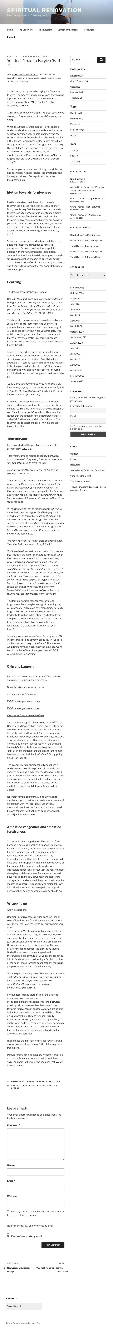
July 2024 (74, 304)
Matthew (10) (76, 118)
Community (18, 1082)
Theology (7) (76, 98)
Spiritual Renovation (44, 10)
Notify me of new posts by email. (24, 1236)
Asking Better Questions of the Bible (87, 470)
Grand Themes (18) (79, 81)
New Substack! (77, 179)
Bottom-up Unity (95, 240)
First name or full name (81, 406)
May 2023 (75, 359)
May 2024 (75, 315)
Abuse (15, 1086)
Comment (13, 1125)
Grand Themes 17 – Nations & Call (86, 215)
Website (12, 1196)
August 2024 (76, 298)
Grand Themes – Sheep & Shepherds (87, 198)
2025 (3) (74, 150)
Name (11, 1165)
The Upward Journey (80, 481)
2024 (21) (74, 156)
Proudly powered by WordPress (27, 1323)
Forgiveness (27, 1086)
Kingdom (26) (76, 75)
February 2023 (77, 376)
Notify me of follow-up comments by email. (30, 1225)
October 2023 (77, 331)
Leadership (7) (77, 92)
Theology (54, 1082)
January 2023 (76, 381)
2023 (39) (75, 161)
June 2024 (75, 309)
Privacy (74, 459)
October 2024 (77, 293)
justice (40, 1086)
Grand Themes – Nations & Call (85, 206)
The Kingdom (45, 29)
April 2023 (75, 364)
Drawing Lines (93, 235)
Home (10, 29)
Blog (8, 1323)
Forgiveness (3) (77, 129)
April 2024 (75, 320)
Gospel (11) (75, 86)
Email (11, 1181)
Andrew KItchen (38, 56)
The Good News (25, 29)
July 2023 (74, 348)
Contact (11, 37)
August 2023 (76, 343)
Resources (89, 29)
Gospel (30, 1082)
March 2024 (76, 326)
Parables (42, 1082)
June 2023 (75, 353)
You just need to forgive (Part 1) (25, 74)
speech (15, 1088)
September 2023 (78, 337)
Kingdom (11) (76, 113)
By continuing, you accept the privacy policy (86, 427)
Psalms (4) (75, 124)
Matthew (52, 1086)
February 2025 (77, 287)
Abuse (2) (74, 135)
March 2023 (76, 370)
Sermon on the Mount (68, 29)
